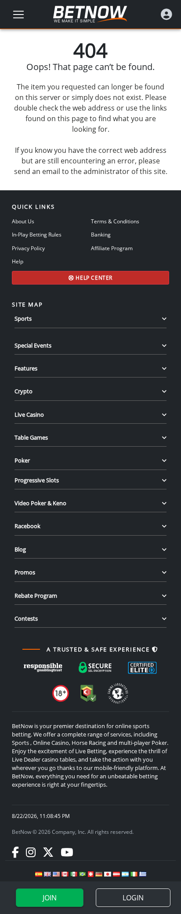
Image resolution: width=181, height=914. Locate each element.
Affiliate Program (112, 248)
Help (17, 261)
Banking (101, 234)
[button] (166, 14)
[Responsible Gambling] (43, 668)
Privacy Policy (28, 248)
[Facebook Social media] (15, 851)
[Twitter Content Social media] (48, 851)
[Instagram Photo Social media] (31, 851)
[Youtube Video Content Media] (67, 851)
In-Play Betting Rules (37, 234)
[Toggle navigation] (18, 14)
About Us (23, 221)
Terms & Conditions (115, 221)
